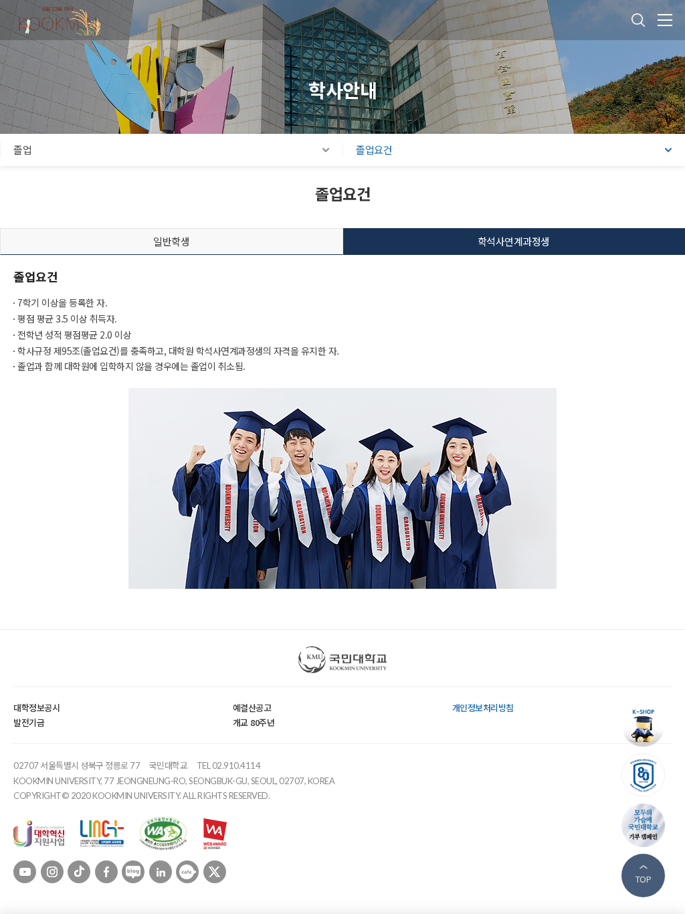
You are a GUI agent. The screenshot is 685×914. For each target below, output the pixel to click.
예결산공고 (252, 707)
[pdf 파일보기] (163, 832)
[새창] (38, 832)
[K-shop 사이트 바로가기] (646, 725)
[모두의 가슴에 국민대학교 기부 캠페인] (646, 825)
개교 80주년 (254, 722)
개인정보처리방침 (483, 707)
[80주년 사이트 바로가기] (646, 775)
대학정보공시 (36, 707)
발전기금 (28, 722)
